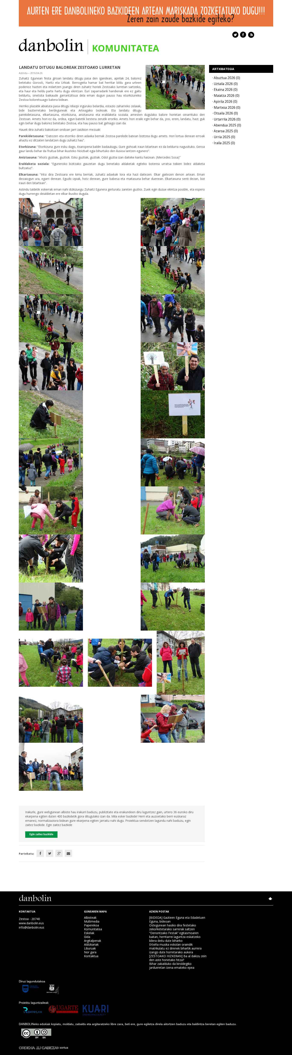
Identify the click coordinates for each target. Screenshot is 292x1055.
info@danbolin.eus (31, 927)
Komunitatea (93, 929)
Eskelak (89, 933)
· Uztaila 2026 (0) (225, 84)
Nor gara (90, 952)
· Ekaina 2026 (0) (224, 89)
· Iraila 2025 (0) (223, 143)
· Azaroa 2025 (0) (225, 131)
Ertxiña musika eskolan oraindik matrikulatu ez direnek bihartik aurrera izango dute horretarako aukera (175, 948)
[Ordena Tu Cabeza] (38, 1047)
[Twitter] (49, 853)
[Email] (68, 853)
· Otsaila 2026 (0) (225, 113)
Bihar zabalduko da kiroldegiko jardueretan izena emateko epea (171, 966)
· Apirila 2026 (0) (224, 101)
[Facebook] (40, 853)
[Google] (59, 853)
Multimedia (91, 921)
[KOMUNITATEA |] (51, 45)
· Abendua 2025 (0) (226, 125)
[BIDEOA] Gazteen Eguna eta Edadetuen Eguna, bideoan (177, 919)
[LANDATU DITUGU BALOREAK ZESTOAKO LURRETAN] (175, 87)
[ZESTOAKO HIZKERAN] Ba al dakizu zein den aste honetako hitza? (177, 958)
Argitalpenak (92, 941)
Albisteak (90, 918)
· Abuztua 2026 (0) (226, 78)
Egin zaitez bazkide (41, 834)
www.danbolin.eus (31, 923)
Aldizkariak (91, 944)
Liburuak (90, 948)
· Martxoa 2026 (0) (226, 107)
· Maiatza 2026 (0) (225, 95)
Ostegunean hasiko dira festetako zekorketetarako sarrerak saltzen (172, 927)
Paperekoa (91, 925)
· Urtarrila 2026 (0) (226, 119)
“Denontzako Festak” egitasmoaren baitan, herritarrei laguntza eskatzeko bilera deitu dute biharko (175, 937)
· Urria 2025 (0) (223, 137)
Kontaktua (91, 956)
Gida (87, 937)
